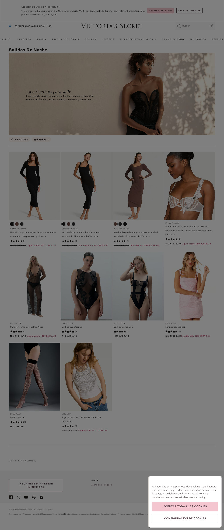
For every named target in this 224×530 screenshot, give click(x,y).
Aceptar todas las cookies (185, 506)
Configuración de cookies (185, 518)
